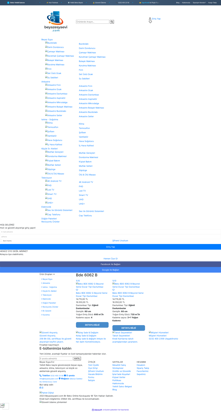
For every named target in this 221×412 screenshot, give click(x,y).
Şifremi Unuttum (120, 240)
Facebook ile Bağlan (110, 264)
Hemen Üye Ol (111, 258)
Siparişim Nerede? (199, 3)
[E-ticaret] (110, 409)
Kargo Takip (212, 3)
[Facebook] (40, 387)
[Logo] (57, 21)
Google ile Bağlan (110, 270)
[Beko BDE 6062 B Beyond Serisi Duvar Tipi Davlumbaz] (128, 285)
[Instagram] (42, 387)
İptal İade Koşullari (121, 374)
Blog (177, 3)
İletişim (91, 380)
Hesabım (141, 365)
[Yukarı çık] (2, 406)
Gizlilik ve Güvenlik (121, 371)
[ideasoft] (97, 409)
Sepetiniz (141, 374)
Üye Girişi (93, 368)
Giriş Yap (110, 247)
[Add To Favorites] (77, 290)
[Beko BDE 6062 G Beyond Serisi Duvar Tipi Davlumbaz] (92, 285)
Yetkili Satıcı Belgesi (122, 386)
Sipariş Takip (143, 368)
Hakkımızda (186, 3)
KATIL (77, 358)
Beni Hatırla (7, 241)
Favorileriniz (142, 371)
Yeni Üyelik (93, 365)
